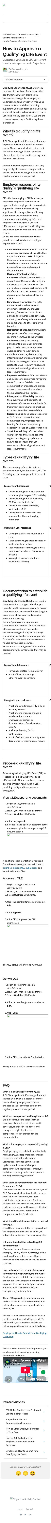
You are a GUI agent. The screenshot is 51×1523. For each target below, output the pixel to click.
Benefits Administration (13, 37)
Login (20, 1509)
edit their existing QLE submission (20, 867)
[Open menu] (45, 5)
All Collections (9, 34)
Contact (29, 1509)
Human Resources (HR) (29, 34)
